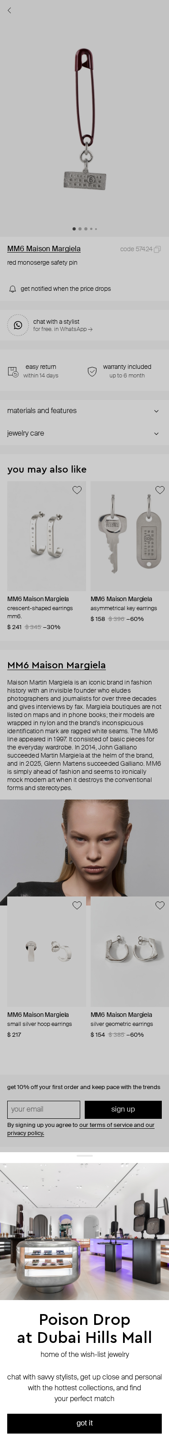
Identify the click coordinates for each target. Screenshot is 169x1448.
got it (85, 1423)
